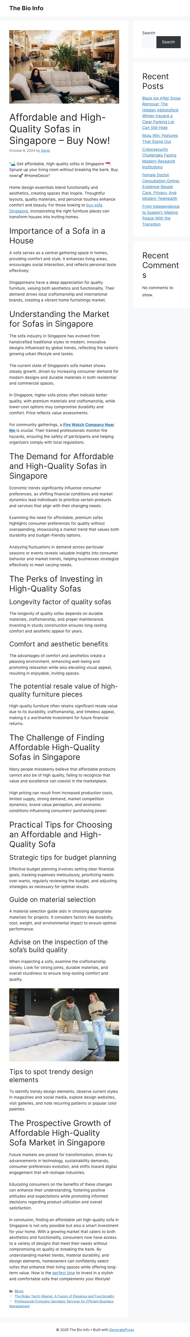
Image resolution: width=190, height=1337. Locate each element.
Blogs (19, 1291)
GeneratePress (121, 1330)
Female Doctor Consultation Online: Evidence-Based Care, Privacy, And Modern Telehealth (161, 187)
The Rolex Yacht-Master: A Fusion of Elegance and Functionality (64, 1296)
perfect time (63, 1273)
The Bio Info (26, 8)
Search (148, 33)
